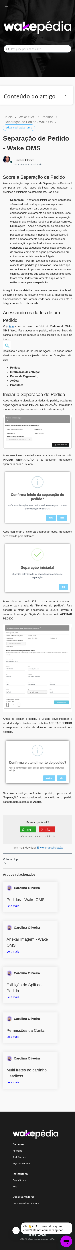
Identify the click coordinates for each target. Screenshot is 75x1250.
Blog (15, 1186)
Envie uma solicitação (50, 847)
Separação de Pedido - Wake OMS (30, 122)
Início (9, 117)
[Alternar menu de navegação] (10, 6)
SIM (29, 829)
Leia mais (13, 906)
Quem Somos (19, 1180)
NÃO (48, 829)
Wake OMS (27, 117)
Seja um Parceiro (21, 1163)
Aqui (11, 326)
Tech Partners (19, 1157)
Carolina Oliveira (24, 160)
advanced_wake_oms (19, 127)
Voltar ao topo (11, 859)
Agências (17, 1151)
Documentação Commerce (26, 1203)
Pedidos (47, 117)
